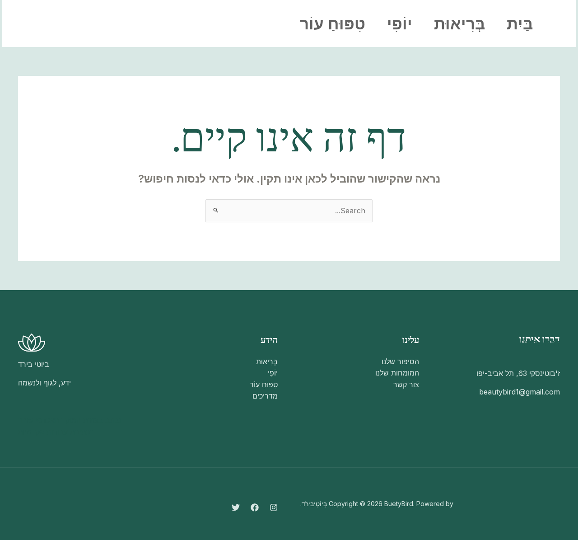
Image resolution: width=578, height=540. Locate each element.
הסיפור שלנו (400, 361)
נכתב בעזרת (102, 420)
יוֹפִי (399, 23)
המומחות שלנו (397, 372)
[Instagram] (139, 23)
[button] (52, 23)
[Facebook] (119, 23)
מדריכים (265, 395)
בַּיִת (520, 23)
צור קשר (406, 384)
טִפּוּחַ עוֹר (332, 23)
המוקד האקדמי (58, 420)
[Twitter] (99, 23)
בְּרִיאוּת (459, 23)
